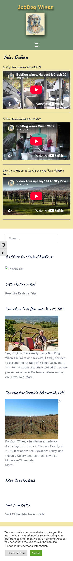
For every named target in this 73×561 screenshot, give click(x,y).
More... (30, 377)
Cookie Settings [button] (16, 552)
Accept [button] (36, 552)
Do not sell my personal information (26, 546)
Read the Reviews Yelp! (20, 293)
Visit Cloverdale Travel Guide (24, 514)
